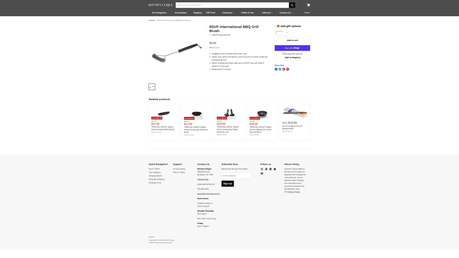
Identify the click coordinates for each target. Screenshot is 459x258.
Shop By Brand (155, 176)
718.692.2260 (202, 179)
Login (307, 12)
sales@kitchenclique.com (208, 194)
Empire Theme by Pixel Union (160, 243)
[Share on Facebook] (276, 69)
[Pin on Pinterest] (287, 69)
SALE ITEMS (154, 169)
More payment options (292, 54)
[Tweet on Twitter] (280, 69)
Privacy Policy (179, 169)
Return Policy (179, 172)
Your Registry (155, 172)
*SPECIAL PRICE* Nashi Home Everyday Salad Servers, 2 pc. (228, 129)
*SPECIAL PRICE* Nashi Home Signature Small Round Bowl (260, 129)
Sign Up (227, 183)
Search (151, 237)
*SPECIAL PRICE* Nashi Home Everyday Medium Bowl (196, 129)
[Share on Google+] (283, 69)
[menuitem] (158, 12)
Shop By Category (157, 179)
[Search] (292, 5)
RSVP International (221, 35)
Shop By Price (155, 183)
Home (152, 20)
